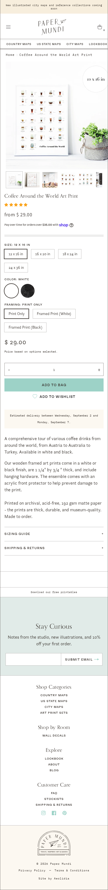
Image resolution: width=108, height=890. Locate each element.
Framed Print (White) (54, 313)
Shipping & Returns (54, 804)
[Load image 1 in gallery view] (14, 179)
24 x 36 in (16, 267)
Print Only (17, 313)
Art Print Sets (54, 712)
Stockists (54, 798)
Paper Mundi (60, 864)
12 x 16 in (16, 253)
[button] (8, 27)
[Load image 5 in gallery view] (85, 179)
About (54, 764)
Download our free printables (54, 592)
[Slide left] (9, 114)
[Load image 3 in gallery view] (50, 179)
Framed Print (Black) (25, 327)
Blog (54, 770)
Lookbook (54, 758)
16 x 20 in (42, 253)
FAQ (54, 793)
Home (10, 55)
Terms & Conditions (72, 870)
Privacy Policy (32, 870)
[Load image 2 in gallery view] (32, 179)
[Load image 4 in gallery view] (68, 179)
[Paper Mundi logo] (52, 27)
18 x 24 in (70, 253)
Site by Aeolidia (54, 878)
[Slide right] (99, 114)
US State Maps (49, 44)
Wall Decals (54, 735)
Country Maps (18, 44)
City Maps (74, 44)
